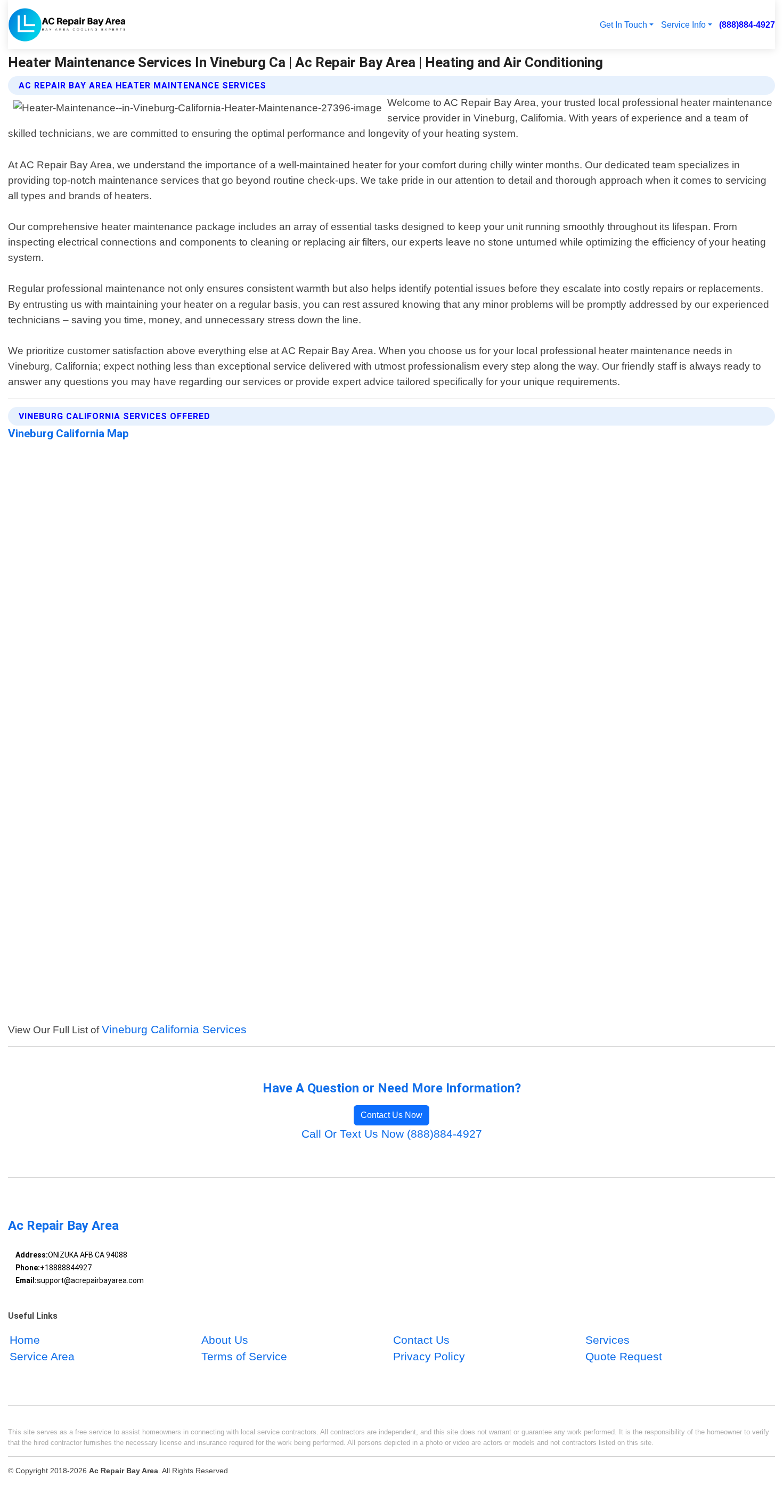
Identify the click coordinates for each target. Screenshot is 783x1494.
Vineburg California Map (68, 433)
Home (25, 1340)
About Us (224, 1340)
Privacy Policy (429, 1356)
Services (607, 1340)
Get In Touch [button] (623, 24)
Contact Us (421, 1340)
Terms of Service (244, 1356)
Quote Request (623, 1356)
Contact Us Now (391, 1115)
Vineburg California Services (174, 1029)
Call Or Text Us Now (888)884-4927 (391, 1134)
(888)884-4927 (747, 24)
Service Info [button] (683, 24)
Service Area (42, 1356)
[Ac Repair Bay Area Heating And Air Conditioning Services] (67, 24)
